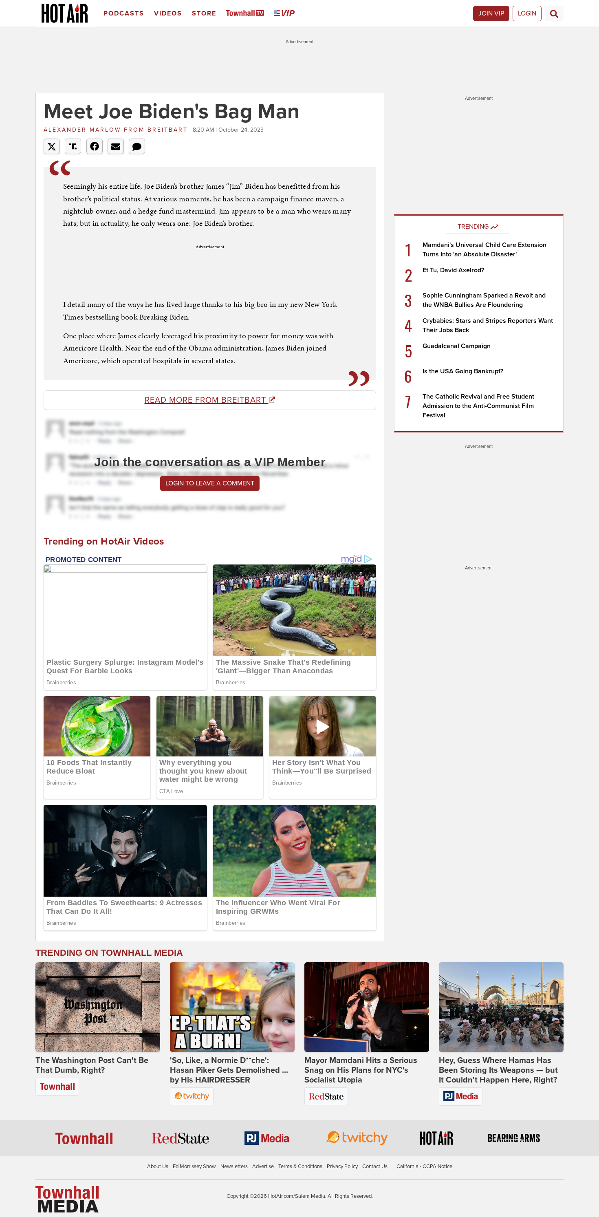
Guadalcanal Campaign (457, 346)
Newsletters (234, 1166)
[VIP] (286, 13)
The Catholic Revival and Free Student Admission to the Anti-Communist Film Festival (478, 405)
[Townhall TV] (247, 13)
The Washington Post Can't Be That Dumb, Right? (91, 1065)
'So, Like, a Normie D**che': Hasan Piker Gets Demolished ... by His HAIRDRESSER (229, 1070)
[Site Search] (554, 13)
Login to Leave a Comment (209, 483)
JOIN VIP (491, 13)
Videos (168, 13)
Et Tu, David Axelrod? (453, 270)
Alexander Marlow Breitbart (117, 129)
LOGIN (527, 13)
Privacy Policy (342, 1166)
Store (204, 13)
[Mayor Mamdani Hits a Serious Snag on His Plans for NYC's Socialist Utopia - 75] (366, 1007)
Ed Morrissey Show (194, 1166)
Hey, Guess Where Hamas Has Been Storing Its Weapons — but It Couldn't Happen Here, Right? (498, 1070)
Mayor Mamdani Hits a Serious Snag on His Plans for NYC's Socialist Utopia (360, 1070)
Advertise (263, 1166)
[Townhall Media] (67, 1199)
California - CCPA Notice (424, 1166)
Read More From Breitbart (207, 400)
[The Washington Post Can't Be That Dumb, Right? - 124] (97, 1007)
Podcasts (124, 13)
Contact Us (375, 1166)
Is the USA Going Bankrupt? (463, 371)
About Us (157, 1166)
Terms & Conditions (300, 1166)
